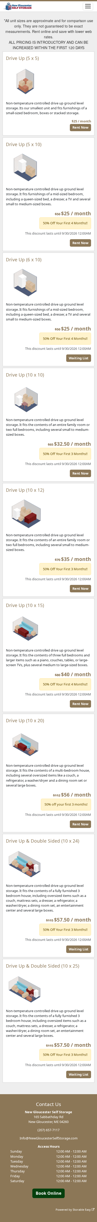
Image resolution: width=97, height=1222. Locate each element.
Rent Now (80, 127)
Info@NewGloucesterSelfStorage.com (49, 1138)
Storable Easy (82, 1209)
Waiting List (78, 358)
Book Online (48, 1193)
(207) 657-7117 (48, 1130)
